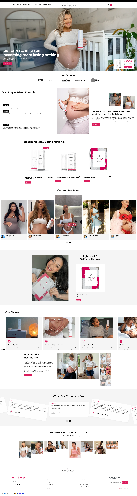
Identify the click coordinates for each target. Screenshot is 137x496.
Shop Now (7, 63)
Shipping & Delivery (51, 482)
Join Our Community (85, 484)
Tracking (49, 488)
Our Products (83, 479)
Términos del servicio (130, 493)
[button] (106, 5)
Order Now (27, 375)
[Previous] (67, 242)
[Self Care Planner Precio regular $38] (43, 273)
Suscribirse (124, 482)
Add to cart (28, 182)
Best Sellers (83, 482)
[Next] (70, 242)
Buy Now (128, 67)
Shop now (95, 124)
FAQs (48, 479)
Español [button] (126, 488)
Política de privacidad (120, 493)
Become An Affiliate (84, 486)
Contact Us (49, 486)
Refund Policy (50, 484)
